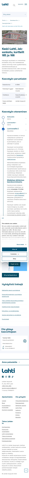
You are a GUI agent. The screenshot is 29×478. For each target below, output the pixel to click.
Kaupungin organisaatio (5, 430)
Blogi (3, 403)
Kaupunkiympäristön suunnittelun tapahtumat (12, 295)
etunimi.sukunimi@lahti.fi (9, 388)
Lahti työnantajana (7, 434)
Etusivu (4, 20)
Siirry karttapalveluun (10, 275)
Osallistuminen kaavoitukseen (10, 307)
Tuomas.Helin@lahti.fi (10, 348)
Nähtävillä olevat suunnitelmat (11, 290)
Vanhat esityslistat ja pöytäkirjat (11, 315)
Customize (14, 254)
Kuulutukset (5, 319)
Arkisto (17, 415)
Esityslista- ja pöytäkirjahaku (10, 311)
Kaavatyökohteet (6, 23)
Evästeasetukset (7, 441)
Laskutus (18, 410)
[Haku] (14, 5)
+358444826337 (8, 346)
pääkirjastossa (11, 159)
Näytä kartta (14, 264)
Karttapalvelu (6, 427)
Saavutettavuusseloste (8, 438)
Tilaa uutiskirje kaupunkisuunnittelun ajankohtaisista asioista (12, 301)
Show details (20, 244)
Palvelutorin (19, 155)
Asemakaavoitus (14, 20)
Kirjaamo (18, 412)
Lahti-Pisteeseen (19, 195)
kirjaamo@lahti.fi (20, 193)
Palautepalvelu (19, 403)
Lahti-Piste (18, 408)
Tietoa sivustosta (7, 436)
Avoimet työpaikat (7, 410)
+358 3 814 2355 (6, 386)
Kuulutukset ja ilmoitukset (6, 406)
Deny (14, 258)
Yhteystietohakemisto (21, 401)
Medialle (18, 417)
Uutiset (4, 401)
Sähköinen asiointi (20, 405)
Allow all (14, 249)
